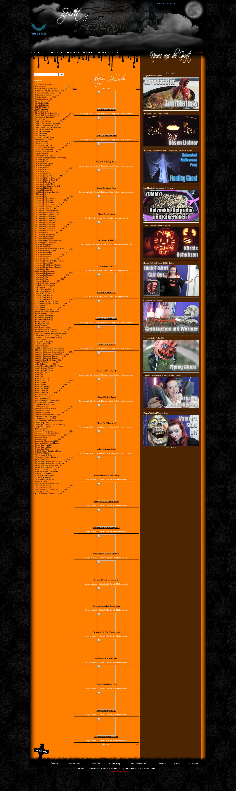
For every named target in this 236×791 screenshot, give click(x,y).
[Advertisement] (118, 782)
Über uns (55, 763)
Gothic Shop (114, 763)
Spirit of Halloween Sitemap (118, 771)
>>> (138, 89)
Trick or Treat (74, 763)
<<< (75, 89)
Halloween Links (138, 763)
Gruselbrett (95, 763)
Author (177, 763)
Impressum (193, 763)
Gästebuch (161, 763)
